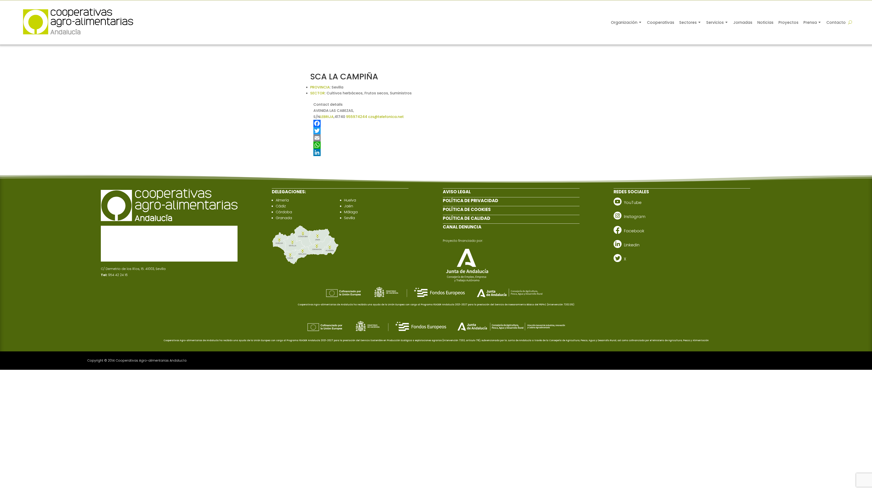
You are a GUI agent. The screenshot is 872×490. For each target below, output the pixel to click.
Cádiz (281, 206)
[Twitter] (404, 130)
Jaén (348, 206)
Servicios (715, 22)
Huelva (350, 200)
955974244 (356, 116)
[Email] (404, 138)
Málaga (351, 212)
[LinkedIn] (404, 152)
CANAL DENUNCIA (462, 227)
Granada (284, 217)
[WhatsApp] (404, 145)
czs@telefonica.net (386, 116)
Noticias (765, 22)
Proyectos (788, 22)
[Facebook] (404, 123)
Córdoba (284, 212)
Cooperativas (660, 22)
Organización (624, 22)
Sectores (688, 22)
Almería (282, 200)
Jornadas (742, 22)
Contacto (836, 22)
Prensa (810, 22)
